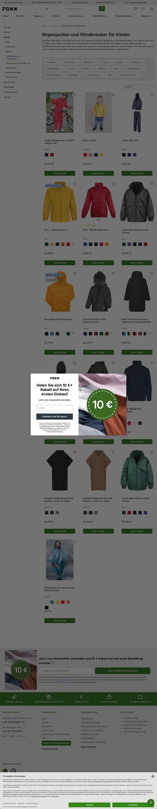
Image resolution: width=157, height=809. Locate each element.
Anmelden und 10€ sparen (54, 416)
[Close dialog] (123, 377)
